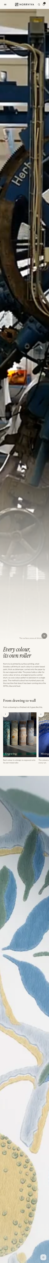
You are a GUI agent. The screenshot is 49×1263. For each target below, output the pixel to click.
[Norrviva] (24, 4)
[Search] (39, 4)
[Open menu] (5, 4)
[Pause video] (44, 636)
